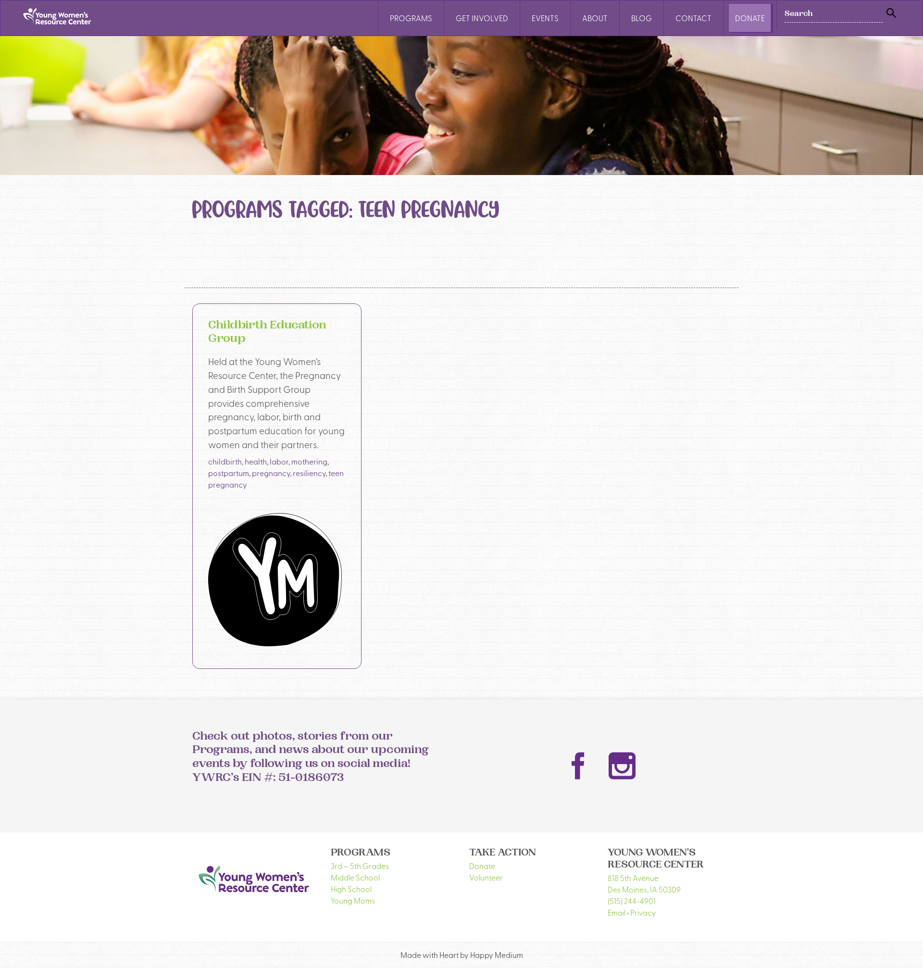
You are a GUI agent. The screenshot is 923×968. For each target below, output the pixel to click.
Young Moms (353, 900)
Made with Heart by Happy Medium (461, 954)
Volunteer (486, 877)
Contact (693, 18)
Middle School (355, 877)
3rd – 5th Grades (360, 865)
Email (616, 912)
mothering (309, 461)
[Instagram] (622, 765)
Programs (411, 18)
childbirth (225, 461)
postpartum (228, 472)
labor (279, 461)
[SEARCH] (891, 13)
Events (545, 18)
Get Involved (482, 18)
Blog (641, 18)
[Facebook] (578, 766)
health (256, 461)
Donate (750, 18)
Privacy (643, 912)
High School (351, 888)
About (595, 18)
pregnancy (271, 472)
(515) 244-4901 (632, 900)
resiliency (309, 472)
